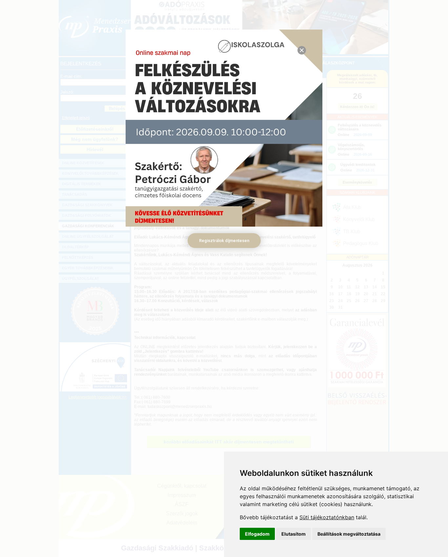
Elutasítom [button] (293, 534)
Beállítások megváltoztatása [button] (348, 534)
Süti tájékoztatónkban (326, 517)
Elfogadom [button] (257, 534)
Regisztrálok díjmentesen (224, 240)
